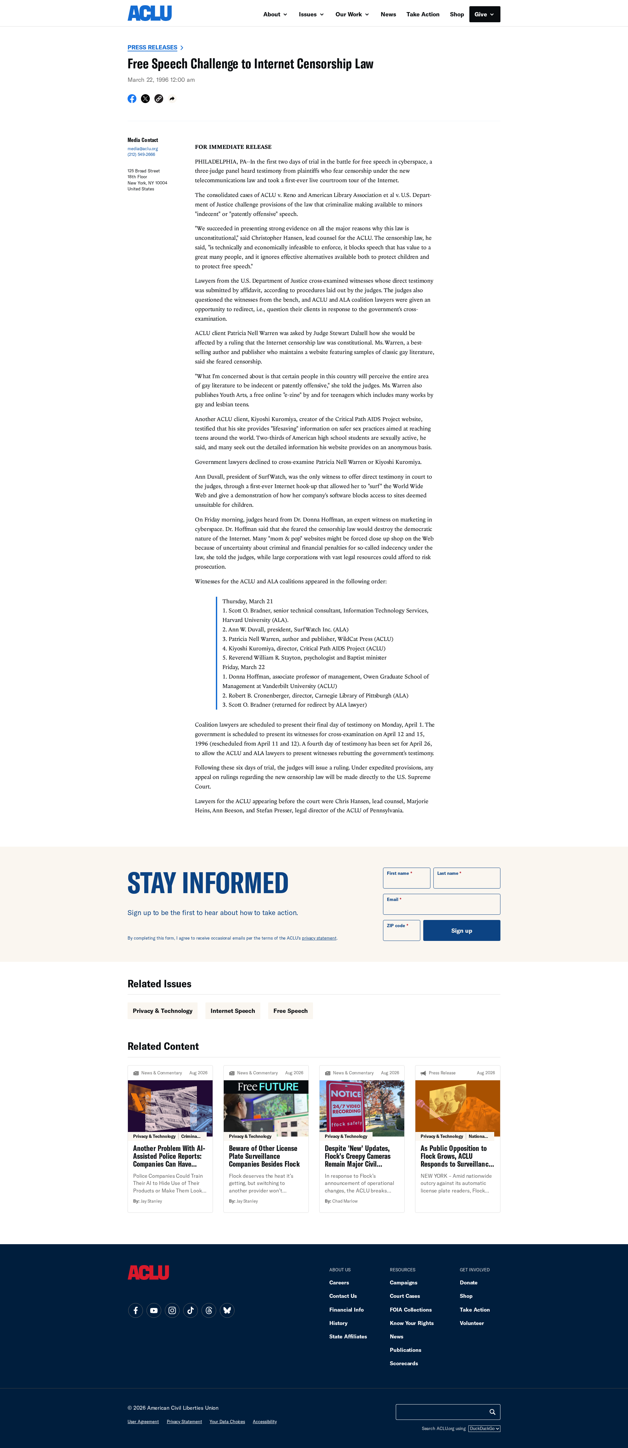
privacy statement (319, 938)
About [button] (272, 14)
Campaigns (403, 1282)
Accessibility (265, 1421)
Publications (405, 1350)
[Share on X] (145, 100)
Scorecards (404, 1363)
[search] (492, 1412)
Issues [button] (308, 14)
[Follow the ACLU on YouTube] (154, 1310)
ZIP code (396, 925)
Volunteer (472, 1323)
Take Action (423, 14)
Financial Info (346, 1309)
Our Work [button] (350, 14)
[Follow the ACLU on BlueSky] (227, 1310)
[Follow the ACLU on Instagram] (172, 1310)
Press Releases (152, 47)
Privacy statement (184, 1421)
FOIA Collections (411, 1309)
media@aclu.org (143, 148)
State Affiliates (348, 1336)
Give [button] (482, 14)
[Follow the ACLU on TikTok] (190, 1310)
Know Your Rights (412, 1323)
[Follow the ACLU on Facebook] (135, 1310)
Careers (339, 1282)
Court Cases (405, 1296)
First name (398, 873)
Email (392, 899)
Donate (469, 1282)
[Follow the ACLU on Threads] (209, 1310)
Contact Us (343, 1296)
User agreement (143, 1421)
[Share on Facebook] (132, 100)
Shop (457, 14)
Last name (447, 873)
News (388, 14)
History (338, 1323)
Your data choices (227, 1421)
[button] (158, 99)
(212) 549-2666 (141, 154)
